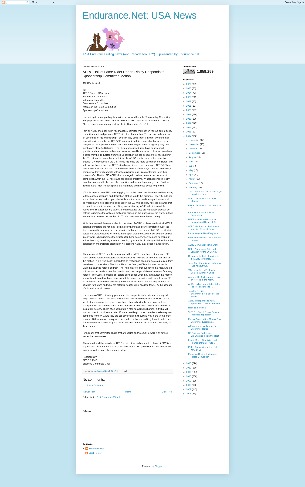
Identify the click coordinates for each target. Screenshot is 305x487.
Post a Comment (95, 385)
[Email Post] (125, 371)
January (193, 187)
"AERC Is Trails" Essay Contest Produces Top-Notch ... (203, 313)
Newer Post (89, 391)
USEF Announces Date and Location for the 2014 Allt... (202, 250)
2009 (189, 380)
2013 (189, 363)
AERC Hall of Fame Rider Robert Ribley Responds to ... (204, 285)
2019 (189, 114)
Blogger (158, 466)
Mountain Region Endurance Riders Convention (202, 355)
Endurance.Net (96, 448)
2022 (189, 101)
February (194, 183)
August (193, 157)
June (191, 166)
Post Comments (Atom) (108, 397)
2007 (189, 389)
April (191, 174)
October (193, 148)
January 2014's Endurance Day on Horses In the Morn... (204, 278)
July (191, 161)
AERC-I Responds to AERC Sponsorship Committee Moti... (205, 302)
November (194, 144)
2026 (189, 84)
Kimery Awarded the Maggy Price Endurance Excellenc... (205, 320)
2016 (189, 127)
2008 (189, 385)
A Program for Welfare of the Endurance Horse (202, 327)
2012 (189, 367)
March (192, 179)
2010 (189, 376)
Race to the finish (197, 307)
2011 (189, 372)
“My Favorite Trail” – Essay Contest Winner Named (201, 271)
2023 (189, 97)
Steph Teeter (95, 453)
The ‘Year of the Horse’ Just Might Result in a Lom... (205, 192)
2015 (189, 131)
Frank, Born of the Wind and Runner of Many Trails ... (202, 341)
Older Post (167, 391)
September (195, 153)
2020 (189, 110)
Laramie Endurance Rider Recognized (201, 213)
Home (128, 391)
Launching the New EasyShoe (203, 233)
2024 (189, 92)
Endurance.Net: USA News (140, 15)
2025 (189, 88)
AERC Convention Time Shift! (203, 245)
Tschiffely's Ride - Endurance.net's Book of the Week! (203, 294)
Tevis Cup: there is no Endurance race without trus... (205, 264)
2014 (189, 136)
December (194, 140)
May (191, 170)
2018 (189, 119)
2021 (189, 106)
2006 (189, 393)
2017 (189, 123)
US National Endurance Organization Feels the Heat (203, 334)
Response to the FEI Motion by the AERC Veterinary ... (203, 257)
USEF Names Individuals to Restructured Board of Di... (202, 220)
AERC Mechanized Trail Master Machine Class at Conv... (204, 227)
